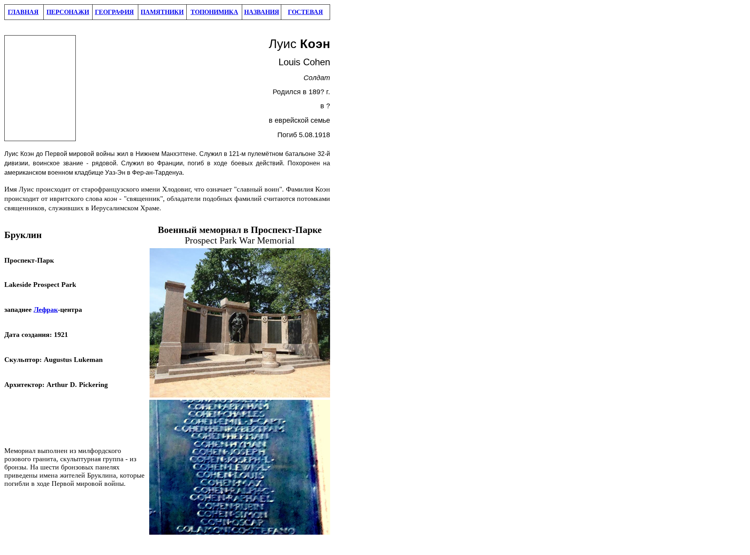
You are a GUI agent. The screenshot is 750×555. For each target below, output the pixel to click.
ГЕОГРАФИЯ (114, 12)
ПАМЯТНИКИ (162, 12)
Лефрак (46, 309)
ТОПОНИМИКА (214, 12)
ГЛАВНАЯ (23, 12)
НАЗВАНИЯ (261, 12)
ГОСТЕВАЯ (305, 12)
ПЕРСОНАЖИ (67, 12)
